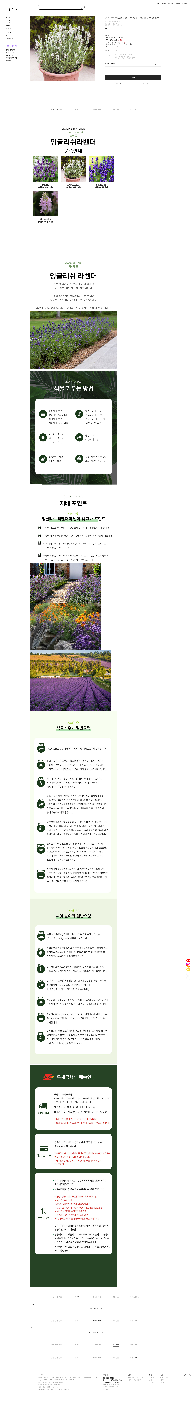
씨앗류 (8, 17)
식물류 (8, 20)
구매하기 (133, 77)
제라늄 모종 (9, 55)
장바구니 (170, 3)
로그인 (158, 3)
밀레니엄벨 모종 (11, 50)
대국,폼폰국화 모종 (11, 58)
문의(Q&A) (9, 38)
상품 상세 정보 (56, 110)
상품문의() (97, 110)
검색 (189, 4)
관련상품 (116, 110)
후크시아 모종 (10, 52)
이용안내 (162, 1382)
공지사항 (8, 33)
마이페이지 (177, 3)
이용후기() (77, 110)
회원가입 (164, 3)
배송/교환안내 (135, 110)
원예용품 (8, 28)
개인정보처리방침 (164, 1377)
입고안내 (8, 35)
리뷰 (7, 41)
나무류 (8, 23)
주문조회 (184, 3)
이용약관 (162, 1380)
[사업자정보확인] (59, 1382)
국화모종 (8, 60)
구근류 (8, 25)
